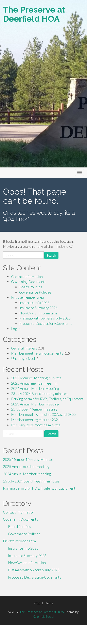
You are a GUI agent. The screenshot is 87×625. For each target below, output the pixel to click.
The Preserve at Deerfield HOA (34, 14)
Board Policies (30, 287)
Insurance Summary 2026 (38, 308)
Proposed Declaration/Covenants (45, 323)
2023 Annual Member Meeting (35, 404)
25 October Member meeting (34, 409)
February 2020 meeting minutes (35, 425)
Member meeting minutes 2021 (35, 419)
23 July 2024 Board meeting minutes (39, 393)
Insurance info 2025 (34, 302)
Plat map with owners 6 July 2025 (45, 318)
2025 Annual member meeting (34, 383)
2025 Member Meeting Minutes (36, 378)
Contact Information (27, 276)
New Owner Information (38, 313)
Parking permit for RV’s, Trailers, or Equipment (47, 399)
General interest (24, 348)
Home (49, 603)
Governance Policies (35, 292)
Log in (15, 328)
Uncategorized (23, 358)
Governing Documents (28, 281)
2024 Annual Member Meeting (35, 388)
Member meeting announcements (37, 353)
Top (37, 603)
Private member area (27, 297)
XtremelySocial (43, 616)
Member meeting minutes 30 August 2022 (43, 414)
